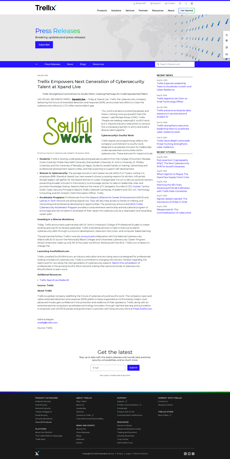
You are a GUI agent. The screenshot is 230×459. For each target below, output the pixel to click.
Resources (157, 10)
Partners (143, 10)
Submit (133, 367)
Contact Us (163, 401)
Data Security (41, 405)
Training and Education (127, 432)
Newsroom (81, 429)
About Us (80, 405)
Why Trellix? (81, 401)
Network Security (43, 408)
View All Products (43, 422)
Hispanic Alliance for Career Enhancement (113, 197)
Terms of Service (140, 453)
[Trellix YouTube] (189, 453)
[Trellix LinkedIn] (185, 453)
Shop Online (163, 415)
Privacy (120, 453)
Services (130, 10)
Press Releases (52, 64)
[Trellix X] (193, 453)
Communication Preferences (129, 415)
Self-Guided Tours (125, 443)
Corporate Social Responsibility (89, 419)
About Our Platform (43, 432)
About (171, 10)
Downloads (122, 408)
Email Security (41, 415)
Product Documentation (128, 405)
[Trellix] (37, 453)
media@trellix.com (47, 322)
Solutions (116, 10)
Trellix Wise (40, 439)
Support (157, 3)
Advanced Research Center (129, 429)
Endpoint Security (43, 401)
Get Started (186, 10)
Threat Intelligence (43, 412)
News (70, 64)
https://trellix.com (142, 309)
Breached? (141, 3)
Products (102, 10)
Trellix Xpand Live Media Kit (54, 280)
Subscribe (44, 44)
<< (36, 64)
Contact (171, 3)
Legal (128, 453)
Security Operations (43, 419)
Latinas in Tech (48, 201)
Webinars (80, 439)
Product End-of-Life (125, 412)
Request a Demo (165, 405)
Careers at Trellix (83, 415)
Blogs (83, 64)
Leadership (81, 408)
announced (87, 236)
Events (79, 443)
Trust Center (122, 439)
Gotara (136, 186)
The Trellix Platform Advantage (48, 436)
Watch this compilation (124, 263)
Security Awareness (125, 436)
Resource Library (124, 425)
